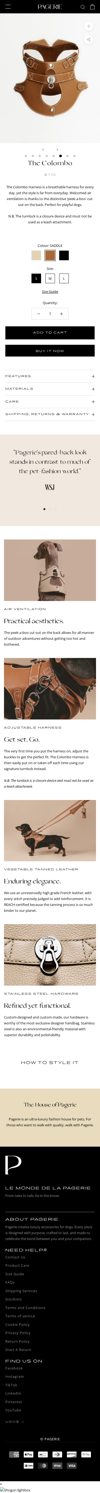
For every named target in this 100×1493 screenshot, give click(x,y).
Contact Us (15, 1257)
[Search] (83, 7)
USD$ (12, 1421)
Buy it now (50, 351)
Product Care (17, 1265)
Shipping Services (21, 1290)
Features (18, 376)
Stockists (13, 1299)
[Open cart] (92, 6)
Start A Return (18, 1349)
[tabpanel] (50, 469)
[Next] (57, 149)
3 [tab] (55, 509)
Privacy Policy (18, 1332)
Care (12, 401)
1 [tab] (44, 509)
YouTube (13, 1410)
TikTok (11, 1385)
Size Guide (14, 1274)
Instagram (14, 1376)
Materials (19, 389)
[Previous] (43, 149)
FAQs (10, 1282)
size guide (50, 291)
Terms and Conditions (25, 1307)
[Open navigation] (8, 7)
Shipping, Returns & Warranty (47, 414)
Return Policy (17, 1341)
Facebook (14, 1368)
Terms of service (20, 1316)
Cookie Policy (17, 1324)
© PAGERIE (50, 1439)
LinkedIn (13, 1393)
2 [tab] (50, 509)
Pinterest (13, 1401)
